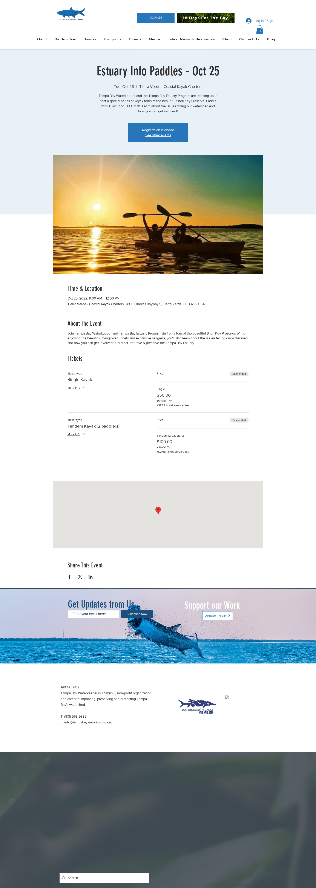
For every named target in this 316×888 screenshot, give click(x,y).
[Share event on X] (80, 577)
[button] (259, 29)
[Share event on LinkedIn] (91, 577)
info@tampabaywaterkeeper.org (88, 722)
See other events (158, 135)
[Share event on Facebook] (69, 577)
